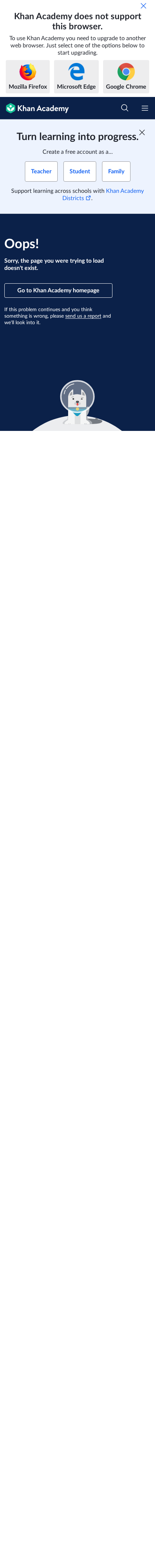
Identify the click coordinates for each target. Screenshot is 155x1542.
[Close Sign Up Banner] (142, 132)
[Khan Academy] (34, 108)
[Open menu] (145, 108)
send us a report (83, 316)
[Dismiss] (143, 6)
